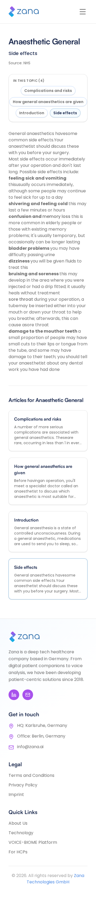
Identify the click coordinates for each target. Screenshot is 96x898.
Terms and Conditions (31, 775)
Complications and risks (48, 90)
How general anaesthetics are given (48, 101)
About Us (18, 823)
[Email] (27, 694)
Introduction (31, 113)
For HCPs (18, 852)
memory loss (56, 216)
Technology (21, 833)
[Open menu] (82, 11)
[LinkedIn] (14, 694)
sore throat (21, 299)
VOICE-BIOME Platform (33, 842)
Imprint (16, 794)
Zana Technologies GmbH (55, 878)
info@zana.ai (30, 747)
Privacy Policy (23, 785)
